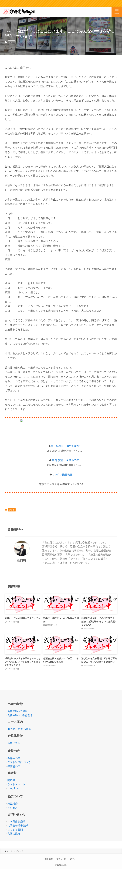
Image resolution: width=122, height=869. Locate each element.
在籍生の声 (13, 758)
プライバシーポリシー (66, 859)
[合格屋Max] (18, 12)
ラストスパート (16, 784)
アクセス (12, 807)
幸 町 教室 (57, 460)
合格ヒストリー (16, 743)
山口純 (21, 560)
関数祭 (11, 780)
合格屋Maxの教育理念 (20, 715)
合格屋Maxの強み (17, 711)
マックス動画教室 (62, 474)
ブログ (11, 42)
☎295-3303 (72, 460)
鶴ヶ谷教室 (57, 446)
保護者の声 (13, 766)
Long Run (13, 788)
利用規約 (49, 859)
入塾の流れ (13, 833)
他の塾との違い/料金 (19, 729)
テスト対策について (18, 762)
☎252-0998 (73, 446)
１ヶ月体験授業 (16, 821)
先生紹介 (12, 803)
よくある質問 (15, 829)
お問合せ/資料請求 (17, 825)
